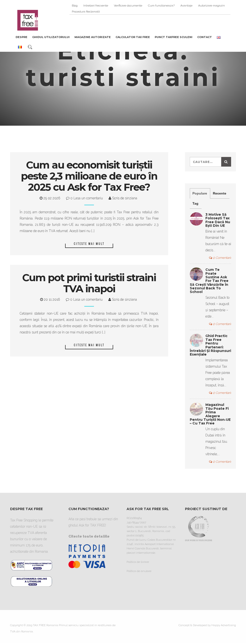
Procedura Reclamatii (86, 11)
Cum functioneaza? (161, 5)
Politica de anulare (139, 571)
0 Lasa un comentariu (86, 198)
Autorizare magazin (211, 5)
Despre (21, 37)
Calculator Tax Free (133, 37)
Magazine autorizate (92, 37)
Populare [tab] (199, 193)
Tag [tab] (195, 203)
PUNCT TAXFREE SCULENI (173, 37)
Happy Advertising (223, 625)
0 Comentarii (221, 258)
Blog (75, 5)
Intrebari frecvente (95, 5)
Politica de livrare (138, 562)
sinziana (130, 198)
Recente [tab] (219, 193)
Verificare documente (128, 5)
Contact (204, 37)
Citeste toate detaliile (89, 536)
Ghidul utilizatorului (51, 37)
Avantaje (186, 5)
